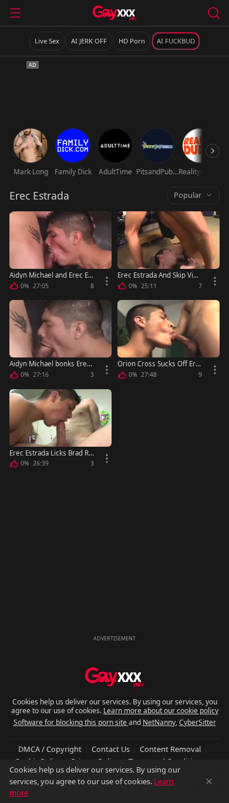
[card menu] (107, 281)
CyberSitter (197, 722)
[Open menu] (15, 12)
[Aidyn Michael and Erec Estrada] (60, 252)
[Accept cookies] (209, 781)
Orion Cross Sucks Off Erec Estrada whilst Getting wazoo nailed (158, 363)
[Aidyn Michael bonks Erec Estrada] (60, 341)
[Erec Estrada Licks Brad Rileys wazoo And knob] (60, 430)
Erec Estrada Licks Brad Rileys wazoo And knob (50, 453)
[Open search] (213, 12)
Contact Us (111, 749)
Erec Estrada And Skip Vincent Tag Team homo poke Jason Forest (159, 275)
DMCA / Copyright (50, 749)
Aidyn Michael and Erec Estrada (51, 275)
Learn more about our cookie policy (160, 711)
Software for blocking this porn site (71, 722)
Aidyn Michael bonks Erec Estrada (49, 363)
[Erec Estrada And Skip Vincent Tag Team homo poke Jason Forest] (168, 252)
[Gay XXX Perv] (114, 14)
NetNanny (159, 722)
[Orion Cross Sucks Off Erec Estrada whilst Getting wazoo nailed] (168, 341)
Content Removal (170, 749)
